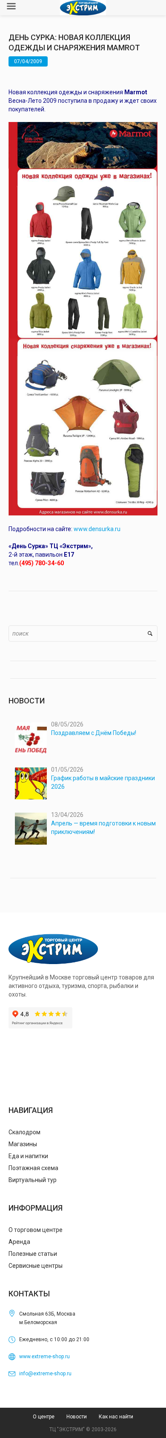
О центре (43, 1417)
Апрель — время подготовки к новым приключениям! (103, 827)
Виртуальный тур (33, 1180)
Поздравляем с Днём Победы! (93, 732)
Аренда (19, 1241)
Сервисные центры (36, 1265)
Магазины (23, 1144)
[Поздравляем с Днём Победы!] (31, 738)
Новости (76, 1417)
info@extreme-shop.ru (45, 1374)
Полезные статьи (33, 1253)
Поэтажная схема (33, 1168)
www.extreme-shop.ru (44, 1357)
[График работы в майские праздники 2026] (31, 783)
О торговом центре (36, 1229)
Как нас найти (116, 1417)
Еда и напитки (28, 1156)
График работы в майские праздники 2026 (103, 782)
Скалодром (24, 1132)
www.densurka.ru (97, 529)
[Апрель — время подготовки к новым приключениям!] (31, 829)
